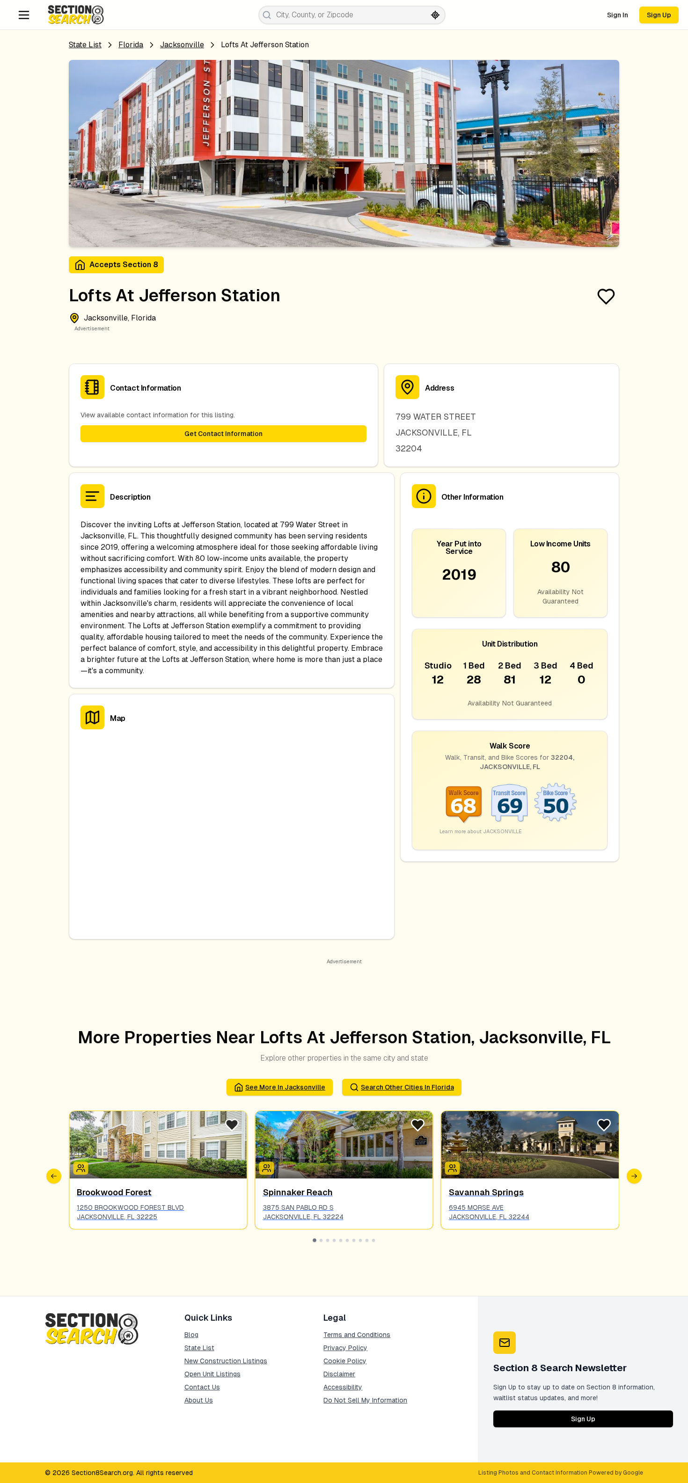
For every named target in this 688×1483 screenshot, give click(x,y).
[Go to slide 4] (334, 1240)
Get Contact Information (223, 433)
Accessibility (342, 1387)
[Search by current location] (435, 15)
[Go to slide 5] (340, 1240)
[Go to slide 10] (373, 1240)
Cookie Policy (344, 1361)
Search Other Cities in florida (407, 1087)
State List (85, 44)
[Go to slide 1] (314, 1240)
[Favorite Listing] (606, 296)
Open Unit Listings (212, 1374)
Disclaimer (339, 1374)
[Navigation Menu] (23, 15)
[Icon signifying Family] (266, 1168)
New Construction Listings (225, 1361)
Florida (130, 44)
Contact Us (202, 1387)
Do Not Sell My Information (365, 1400)
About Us (198, 1400)
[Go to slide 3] (327, 1240)
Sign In (617, 15)
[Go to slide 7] (353, 1240)
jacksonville (182, 44)
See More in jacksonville (285, 1087)
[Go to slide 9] (367, 1240)
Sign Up (659, 15)
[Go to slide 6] (347, 1240)
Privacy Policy (345, 1348)
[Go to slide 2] (321, 1240)
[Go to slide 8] (360, 1240)
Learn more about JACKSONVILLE (480, 831)
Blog (191, 1334)
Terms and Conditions (356, 1334)
